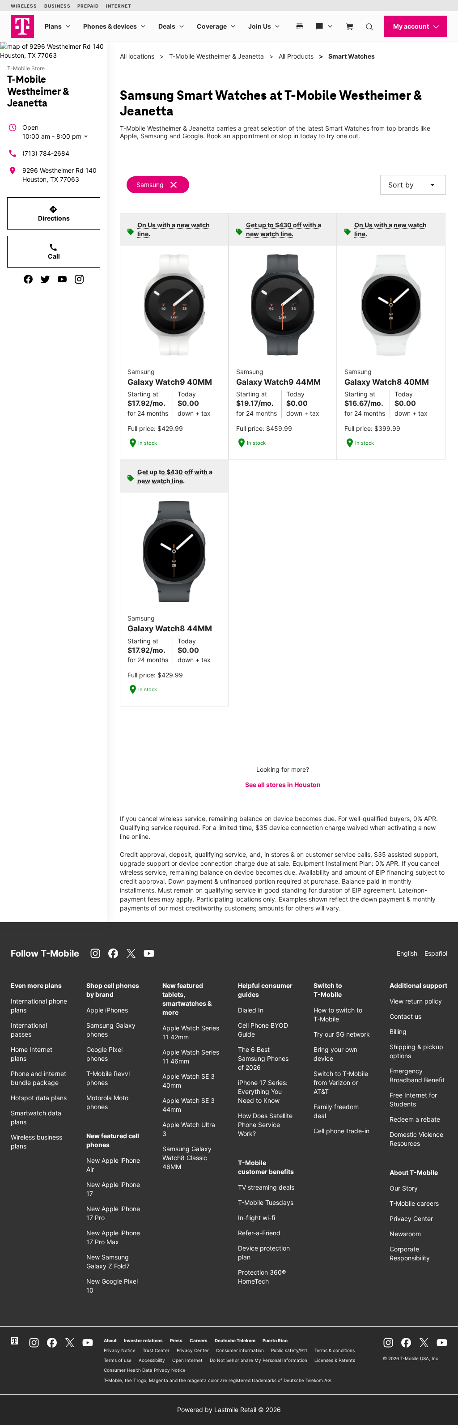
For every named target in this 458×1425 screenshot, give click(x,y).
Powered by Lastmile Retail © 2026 (229, 1409)
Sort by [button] (413, 184)
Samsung (150, 184)
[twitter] (45, 279)
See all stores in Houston (283, 784)
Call (54, 251)
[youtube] (62, 279)
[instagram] (79, 279)
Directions (54, 213)
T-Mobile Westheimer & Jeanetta (216, 56)
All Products (296, 56)
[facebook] (28, 279)
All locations (137, 56)
